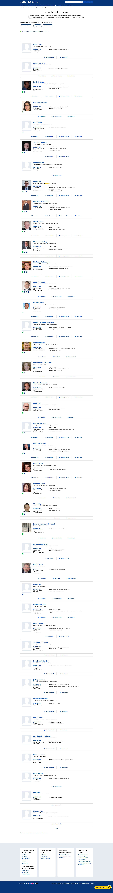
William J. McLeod (39, 443)
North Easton (25, 863)
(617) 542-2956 (37, 448)
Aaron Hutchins (39, 343)
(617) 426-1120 (37, 569)
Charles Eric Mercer (40, 699)
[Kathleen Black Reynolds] (26, 366)
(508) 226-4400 (37, 49)
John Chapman (38, 623)
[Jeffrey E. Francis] (26, 683)
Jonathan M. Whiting (40, 201)
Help (69, 883)
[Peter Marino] (26, 777)
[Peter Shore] (26, 48)
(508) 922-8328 (37, 307)
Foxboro (24, 861)
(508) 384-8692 (37, 86)
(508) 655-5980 (37, 549)
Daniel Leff (37, 584)
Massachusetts (38, 7)
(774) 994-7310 (37, 703)
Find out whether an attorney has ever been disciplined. (64, 856)
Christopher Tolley (40, 242)
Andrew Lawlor (38, 163)
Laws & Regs (53, 5)
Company (66, 883)
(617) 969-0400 (37, 488)
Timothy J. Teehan (40, 142)
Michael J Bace (38, 302)
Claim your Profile (82, 859)
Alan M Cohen (38, 222)
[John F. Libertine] (26, 67)
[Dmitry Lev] (26, 406)
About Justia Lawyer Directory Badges (82, 855)
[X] (37, 883)
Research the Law (38, 5)
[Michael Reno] (26, 814)
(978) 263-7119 (37, 387)
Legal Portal (60, 883)
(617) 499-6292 (37, 741)
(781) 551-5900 (37, 167)
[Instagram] (32, 883)
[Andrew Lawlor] (26, 166)
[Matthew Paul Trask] (26, 548)
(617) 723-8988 (37, 759)
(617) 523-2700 (37, 609)
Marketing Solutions (68, 5)
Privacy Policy (82, 883)
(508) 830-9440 (37, 206)
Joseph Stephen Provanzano (43, 322)
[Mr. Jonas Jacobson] (26, 427)
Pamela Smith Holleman (42, 736)
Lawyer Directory (26, 7)
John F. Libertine (39, 63)
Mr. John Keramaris (40, 383)
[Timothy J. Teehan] (26, 146)
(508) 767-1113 (37, 815)
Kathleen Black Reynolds (42, 363)
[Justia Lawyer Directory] (25, 2)
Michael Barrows (39, 755)
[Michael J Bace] (26, 306)
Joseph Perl (37, 181)
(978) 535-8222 (37, 327)
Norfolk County (25, 872)
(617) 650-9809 (37, 665)
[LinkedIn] (26, 883)
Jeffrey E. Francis (39, 680)
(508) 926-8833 (37, 266)
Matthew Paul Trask (40, 544)
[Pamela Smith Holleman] (26, 739)
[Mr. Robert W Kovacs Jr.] (26, 265)
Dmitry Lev (37, 403)
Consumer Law (44, 856)
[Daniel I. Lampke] (26, 285)
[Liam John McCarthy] (26, 664)
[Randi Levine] (26, 467)
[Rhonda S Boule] (26, 487)
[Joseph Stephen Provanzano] (26, 326)
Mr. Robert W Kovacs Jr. (41, 262)
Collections (33, 7)
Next (56, 829)
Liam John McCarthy (40, 661)
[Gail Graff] (26, 796)
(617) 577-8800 (37, 647)
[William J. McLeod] (26, 447)
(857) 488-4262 (37, 628)
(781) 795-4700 (37, 589)
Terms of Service (74, 883)
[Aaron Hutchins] (26, 346)
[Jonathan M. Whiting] (26, 205)
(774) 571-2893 (37, 147)
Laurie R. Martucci (40, 102)
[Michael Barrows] (26, 758)
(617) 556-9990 (37, 407)
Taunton (24, 854)
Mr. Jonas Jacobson (40, 423)
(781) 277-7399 (37, 367)
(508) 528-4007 (37, 107)
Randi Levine (38, 463)
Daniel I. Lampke (39, 282)
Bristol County (25, 870)
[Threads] (33, 883)
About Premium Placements (84, 861)
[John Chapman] (26, 627)
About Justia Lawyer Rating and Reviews (84, 863)
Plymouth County (26, 874)
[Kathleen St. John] (26, 608)
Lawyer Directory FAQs (83, 857)
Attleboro (24, 856)
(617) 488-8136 (37, 684)
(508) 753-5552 (37, 722)
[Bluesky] (35, 883)
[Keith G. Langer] (26, 85)
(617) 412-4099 (37, 287)
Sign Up (90, 1)
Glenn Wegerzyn (39, 504)
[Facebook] (30, 883)
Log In (85, 1)
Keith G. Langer (39, 82)
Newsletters (60, 5)
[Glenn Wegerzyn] (26, 507)
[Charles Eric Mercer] (26, 702)
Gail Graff (36, 792)
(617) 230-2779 (37, 428)
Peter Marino (38, 774)
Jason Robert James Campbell (44, 524)
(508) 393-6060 (37, 347)
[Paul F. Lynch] (26, 568)
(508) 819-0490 (37, 68)
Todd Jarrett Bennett (41, 642)
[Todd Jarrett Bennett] (26, 646)
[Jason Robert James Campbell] (26, 527)
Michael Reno (38, 811)
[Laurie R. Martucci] (26, 106)
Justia (21, 7)
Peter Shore (37, 44)
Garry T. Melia (38, 717)
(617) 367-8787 (37, 246)
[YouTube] (28, 883)
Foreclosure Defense (45, 858)
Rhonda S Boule (39, 484)
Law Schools (46, 5)
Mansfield (24, 860)
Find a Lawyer (23, 5)
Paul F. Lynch (38, 564)
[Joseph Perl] (26, 185)
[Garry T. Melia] (26, 721)
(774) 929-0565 (37, 127)
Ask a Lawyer (30, 5)
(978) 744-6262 (37, 797)
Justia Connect (54, 883)
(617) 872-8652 (37, 528)
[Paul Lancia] (26, 126)
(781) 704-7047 (37, 186)
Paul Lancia (37, 122)
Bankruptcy (43, 854)
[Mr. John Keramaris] (26, 386)
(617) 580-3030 (37, 508)
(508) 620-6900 (37, 226)
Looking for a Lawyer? (101, 887)
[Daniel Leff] (26, 588)
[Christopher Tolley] (26, 245)
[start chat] (109, 887)
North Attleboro (26, 858)
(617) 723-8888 (37, 778)
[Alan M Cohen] (26, 225)
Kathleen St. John (39, 605)
